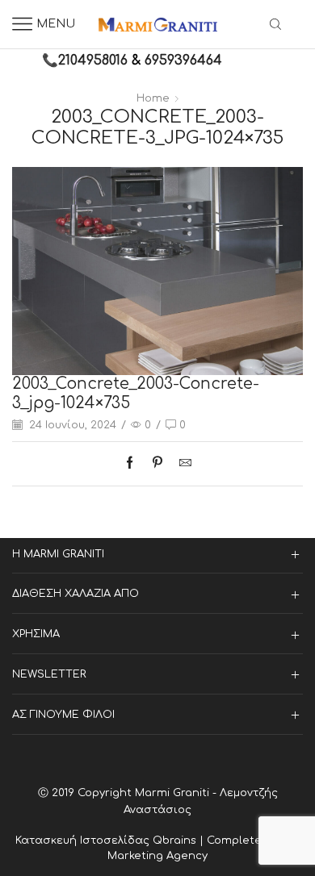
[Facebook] (134, 464)
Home (153, 98)
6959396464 (183, 60)
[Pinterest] (157, 464)
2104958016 (93, 60)
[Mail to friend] (181, 464)
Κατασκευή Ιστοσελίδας (84, 840)
